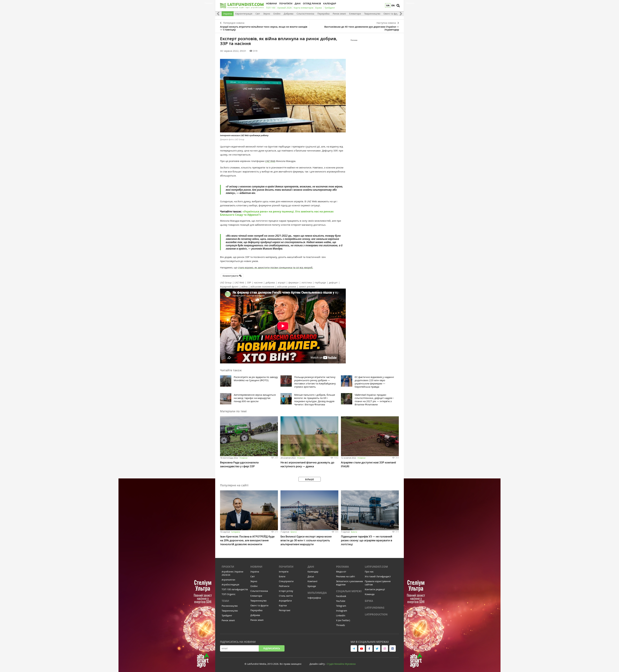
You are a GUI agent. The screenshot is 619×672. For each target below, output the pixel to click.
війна (244, 286)
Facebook (341, 596)
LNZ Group (226, 282)
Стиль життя (286, 595)
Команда (369, 594)
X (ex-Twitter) (343, 620)
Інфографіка (314, 597)
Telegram (341, 605)
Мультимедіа (317, 593)
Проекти (228, 566)
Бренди (312, 586)
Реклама (342, 566)
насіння (258, 282)
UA (387, 5)
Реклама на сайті (345, 576)
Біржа (369, 601)
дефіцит (333, 282)
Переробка (323, 13)
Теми (225, 601)
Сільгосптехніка (305, 13)
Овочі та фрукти (392, 13)
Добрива (288, 13)
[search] (398, 5)
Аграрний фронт (229, 286)
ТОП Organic (229, 594)
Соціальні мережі (349, 591)
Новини (243, 457)
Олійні (276, 13)
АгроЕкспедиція (230, 584)
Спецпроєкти (286, 581)
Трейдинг (227, 615)
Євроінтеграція (243, 13)
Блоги (294, 531)
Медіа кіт (341, 571)
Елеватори (355, 13)
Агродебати (285, 600)
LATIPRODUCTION (376, 614)
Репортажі (284, 610)
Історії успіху (286, 590)
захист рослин (307, 286)
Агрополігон (228, 579)
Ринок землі (339, 13)
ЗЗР (249, 282)
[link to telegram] (354, 648)
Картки (283, 605)
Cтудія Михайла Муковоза (341, 663)
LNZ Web (239, 282)
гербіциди (320, 282)
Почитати (286, 566)
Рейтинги (284, 586)
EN (393, 5)
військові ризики (286, 286)
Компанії (312, 581)
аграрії (281, 282)
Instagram (341, 610)
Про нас (369, 571)
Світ (257, 13)
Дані (311, 566)
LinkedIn (340, 615)
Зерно (266, 13)
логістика (306, 282)
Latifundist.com (376, 566)
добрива (270, 282)
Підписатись (271, 648)
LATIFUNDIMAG (374, 607)
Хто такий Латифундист (378, 576)
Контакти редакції (375, 589)
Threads (340, 625)
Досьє (311, 576)
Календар (313, 571)
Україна (227, 13)
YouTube (340, 600)
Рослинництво (230, 605)
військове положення (262, 286)
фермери (293, 282)
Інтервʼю (235, 531)
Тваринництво (372, 13)
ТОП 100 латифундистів (235, 589)
